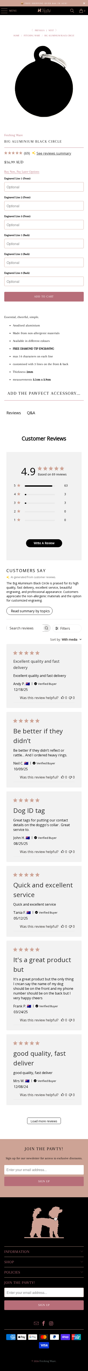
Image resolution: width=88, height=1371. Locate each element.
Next (51, 30)
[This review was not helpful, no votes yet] (70, 697)
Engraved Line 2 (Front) (17, 197)
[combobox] (66, 639)
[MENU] (2, 10)
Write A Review (44, 543)
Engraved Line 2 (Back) (17, 254)
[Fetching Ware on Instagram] (51, 1324)
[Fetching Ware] (44, 10)
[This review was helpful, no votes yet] (62, 697)
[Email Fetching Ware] (36, 1324)
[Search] (72, 10)
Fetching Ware (13, 135)
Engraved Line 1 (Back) (17, 235)
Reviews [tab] (13, 412)
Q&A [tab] (31, 412)
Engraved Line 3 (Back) (17, 272)
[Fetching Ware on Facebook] (44, 1324)
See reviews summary (54, 153)
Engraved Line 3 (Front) (17, 216)
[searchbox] (25, 628)
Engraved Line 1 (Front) (17, 178)
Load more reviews (44, 1121)
